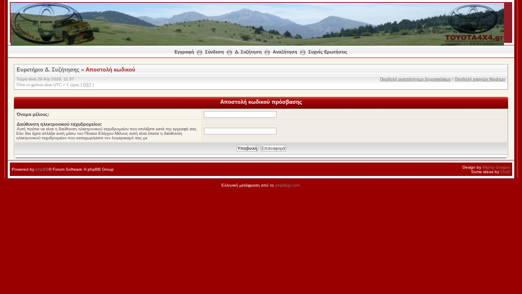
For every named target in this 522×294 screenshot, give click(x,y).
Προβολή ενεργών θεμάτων (480, 79)
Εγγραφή (184, 51)
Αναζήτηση (285, 51)
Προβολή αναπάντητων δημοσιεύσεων (415, 79)
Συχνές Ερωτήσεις (327, 51)
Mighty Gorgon (496, 167)
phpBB (42, 169)
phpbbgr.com (287, 185)
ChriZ (505, 171)
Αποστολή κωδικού (110, 70)
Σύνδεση (214, 51)
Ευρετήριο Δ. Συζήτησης (48, 70)
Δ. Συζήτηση (248, 51)
